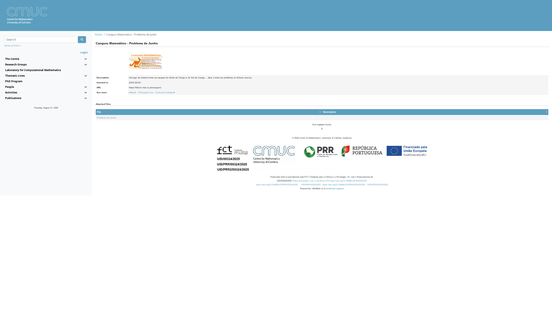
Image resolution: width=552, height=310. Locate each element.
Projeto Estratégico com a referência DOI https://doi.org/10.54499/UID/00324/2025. (329, 181)
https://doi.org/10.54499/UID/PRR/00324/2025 (277, 185)
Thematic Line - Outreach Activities (157, 92)
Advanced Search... (13, 46)
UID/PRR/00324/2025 (311, 185)
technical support (335, 189)
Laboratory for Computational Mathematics (33, 70)
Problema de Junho (106, 117)
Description (329, 112)
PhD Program (13, 81)
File (99, 112)
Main (132, 92)
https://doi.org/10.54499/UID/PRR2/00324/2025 (344, 185)
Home (98, 34)
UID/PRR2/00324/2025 (377, 185)
